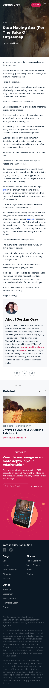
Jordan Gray (12, 43)
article (23, 350)
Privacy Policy (9, 598)
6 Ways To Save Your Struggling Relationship (23, 431)
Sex (4, 561)
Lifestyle (7, 565)
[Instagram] (11, 549)
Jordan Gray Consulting (17, 545)
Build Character (10, 569)
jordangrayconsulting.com (16, 619)
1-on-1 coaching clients (32, 347)
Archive (6, 578)
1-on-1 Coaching (34, 561)
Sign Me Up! (37, 486)
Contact (6, 607)
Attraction (7, 574)
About (29, 569)
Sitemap (7, 589)
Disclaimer (8, 594)
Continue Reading (13, 438)
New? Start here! (36, 5)
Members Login (10, 602)
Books (30, 574)
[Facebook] (4, 549)
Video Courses (33, 565)
